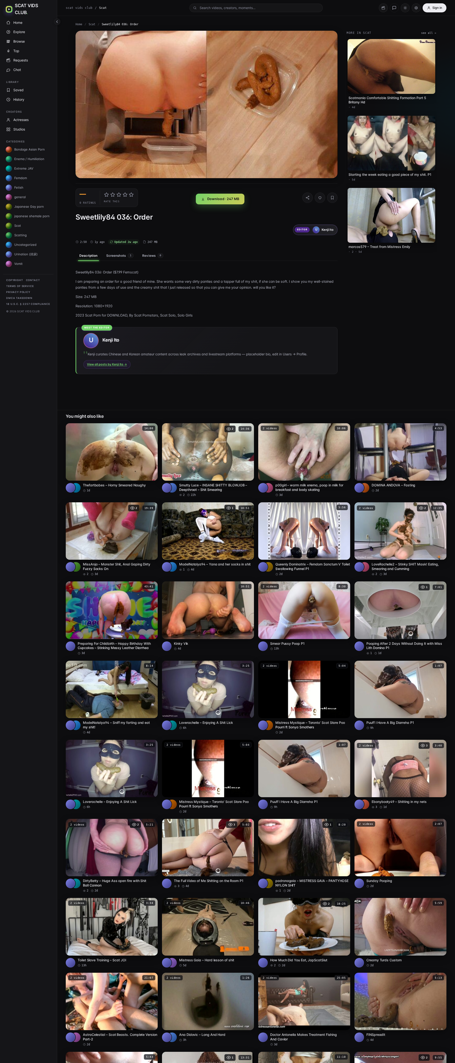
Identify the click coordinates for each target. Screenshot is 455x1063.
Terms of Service (20, 286)
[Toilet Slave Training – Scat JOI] (112, 932)
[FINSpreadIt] (400, 1007)
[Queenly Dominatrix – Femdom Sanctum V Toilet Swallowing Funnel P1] (304, 539)
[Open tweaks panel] (416, 7)
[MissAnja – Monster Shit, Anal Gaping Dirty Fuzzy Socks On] (112, 539)
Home (79, 24)
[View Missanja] (76, 567)
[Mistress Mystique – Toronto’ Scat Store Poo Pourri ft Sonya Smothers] (304, 698)
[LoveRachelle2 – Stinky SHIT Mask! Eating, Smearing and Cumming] (400, 539)
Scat (92, 24)
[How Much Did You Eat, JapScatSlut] (304, 932)
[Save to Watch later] (151, 428)
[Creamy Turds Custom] (400, 932)
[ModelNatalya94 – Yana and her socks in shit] (208, 537)
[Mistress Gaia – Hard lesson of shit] (208, 932)
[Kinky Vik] (208, 616)
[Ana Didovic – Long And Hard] (208, 1007)
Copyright (14, 280)
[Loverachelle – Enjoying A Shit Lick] (208, 695)
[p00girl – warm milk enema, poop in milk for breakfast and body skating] (304, 460)
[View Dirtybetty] (76, 883)
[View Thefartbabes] (76, 488)
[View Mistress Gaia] (172, 962)
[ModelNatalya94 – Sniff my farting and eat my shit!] (112, 698)
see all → (428, 33)
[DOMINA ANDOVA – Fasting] (400, 458)
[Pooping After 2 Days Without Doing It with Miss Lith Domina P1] (400, 618)
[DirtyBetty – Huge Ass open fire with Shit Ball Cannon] (112, 856)
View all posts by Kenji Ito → (107, 364)
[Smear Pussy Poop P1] (304, 616)
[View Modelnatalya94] (172, 567)
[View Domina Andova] (364, 488)
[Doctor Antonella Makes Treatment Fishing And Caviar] (304, 1010)
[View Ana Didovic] (172, 1037)
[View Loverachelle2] (364, 567)
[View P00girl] (268, 488)
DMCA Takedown (19, 298)
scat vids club (79, 8)
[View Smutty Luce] (172, 488)
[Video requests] (383, 7)
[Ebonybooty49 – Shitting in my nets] (400, 774)
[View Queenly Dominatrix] (268, 567)
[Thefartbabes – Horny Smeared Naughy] (112, 458)
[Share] (307, 197)
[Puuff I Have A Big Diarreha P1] (400, 695)
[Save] (332, 197)
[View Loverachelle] (172, 725)
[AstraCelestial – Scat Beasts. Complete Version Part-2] (112, 1010)
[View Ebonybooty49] (364, 804)
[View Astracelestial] (76, 1037)
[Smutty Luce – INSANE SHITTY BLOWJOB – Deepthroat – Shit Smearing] (208, 460)
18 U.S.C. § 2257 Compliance (28, 304)
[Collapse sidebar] (57, 22)
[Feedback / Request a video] (394, 7)
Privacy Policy (18, 292)
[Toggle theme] (405, 7)
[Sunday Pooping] (400, 853)
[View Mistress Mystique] (268, 725)
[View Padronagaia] (268, 883)
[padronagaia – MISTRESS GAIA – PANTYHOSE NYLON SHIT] (304, 856)
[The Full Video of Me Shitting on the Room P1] (208, 853)
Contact (33, 280)
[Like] (320, 197)
